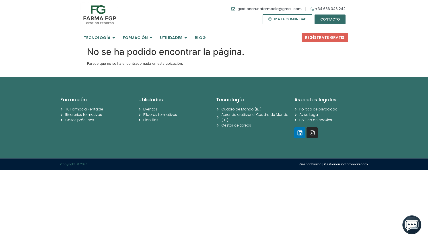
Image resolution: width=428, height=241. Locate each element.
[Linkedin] (299, 132)
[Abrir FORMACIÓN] (151, 38)
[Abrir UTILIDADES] (186, 38)
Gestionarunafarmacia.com (346, 164)
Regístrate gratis (324, 37)
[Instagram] (312, 132)
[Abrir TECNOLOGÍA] (114, 38)
